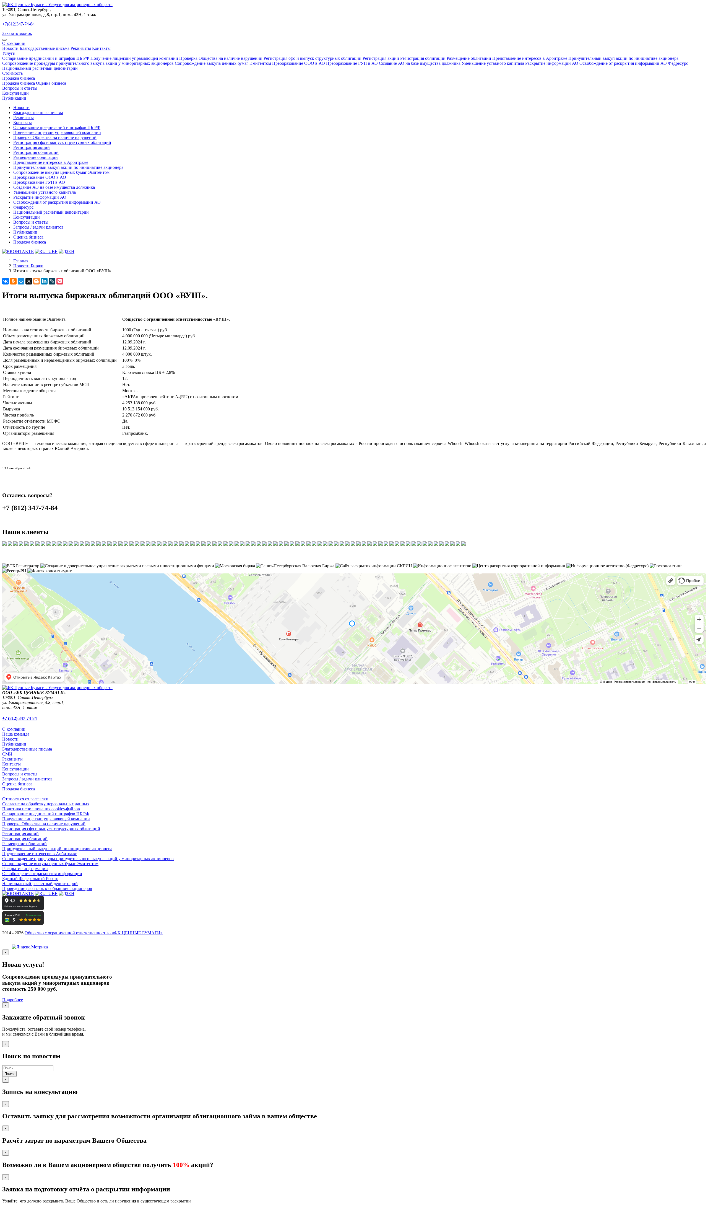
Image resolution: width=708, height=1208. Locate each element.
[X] (28, 281)
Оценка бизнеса (51, 83)
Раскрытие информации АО (551, 63)
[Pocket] (59, 281)
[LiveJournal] (52, 281)
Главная (20, 260)
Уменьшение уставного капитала (493, 63)
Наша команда (15, 734)
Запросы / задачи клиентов (38, 227)
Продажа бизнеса (18, 78)
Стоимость (12, 73)
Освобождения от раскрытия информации (42, 873)
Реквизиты (81, 48)
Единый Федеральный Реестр (30, 878)
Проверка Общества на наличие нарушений (220, 58)
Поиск (9, 1074)
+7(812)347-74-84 (18, 24)
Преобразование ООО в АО (298, 63)
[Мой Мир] (21, 281)
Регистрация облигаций (423, 58)
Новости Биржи (28, 265)
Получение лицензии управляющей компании (134, 58)
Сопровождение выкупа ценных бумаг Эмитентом (223, 63)
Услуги (8, 53)
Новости (10, 48)
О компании (13, 43)
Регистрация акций (381, 58)
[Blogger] (36, 281)
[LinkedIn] (44, 281)
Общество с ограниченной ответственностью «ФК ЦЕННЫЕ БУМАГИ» (94, 932)
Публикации (14, 98)
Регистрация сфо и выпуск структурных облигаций (312, 58)
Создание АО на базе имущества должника (419, 63)
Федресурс (678, 63)
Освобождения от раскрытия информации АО (57, 202)
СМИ (7, 754)
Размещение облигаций (469, 58)
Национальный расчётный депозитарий (40, 68)
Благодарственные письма (44, 48)
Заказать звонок (17, 33)
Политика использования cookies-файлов (41, 808)
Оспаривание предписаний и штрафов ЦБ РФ (45, 58)
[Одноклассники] (13, 281)
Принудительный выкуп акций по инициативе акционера (623, 58)
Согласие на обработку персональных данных (45, 803)
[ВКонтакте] (5, 281)
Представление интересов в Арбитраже (529, 58)
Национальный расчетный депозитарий (40, 883)
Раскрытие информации (25, 868)
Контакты (101, 48)
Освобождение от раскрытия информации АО (623, 63)
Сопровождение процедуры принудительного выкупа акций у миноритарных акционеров (88, 63)
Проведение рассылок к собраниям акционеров (47, 888)
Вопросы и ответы (19, 88)
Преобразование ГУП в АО (352, 63)
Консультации (15, 93)
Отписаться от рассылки (25, 798)
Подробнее (12, 999)
